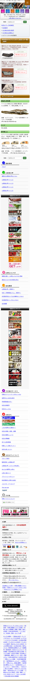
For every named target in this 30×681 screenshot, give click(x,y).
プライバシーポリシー (8, 476)
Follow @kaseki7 (12, 605)
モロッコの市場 (20, 674)
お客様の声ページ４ (7, 187)
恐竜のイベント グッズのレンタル (13, 625)
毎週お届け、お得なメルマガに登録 (12, 276)
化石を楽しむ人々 (7, 449)
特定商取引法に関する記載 (16, 651)
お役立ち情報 (15, 653)
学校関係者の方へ (7, 401)
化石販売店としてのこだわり (10, 300)
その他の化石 (17, 646)
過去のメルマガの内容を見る (10, 279)
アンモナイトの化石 (14, 642)
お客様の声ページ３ (7, 183)
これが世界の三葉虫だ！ (9, 427)
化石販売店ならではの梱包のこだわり (13, 296)
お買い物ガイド (6, 473)
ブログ (4, 166)
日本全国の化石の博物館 (12, 676)
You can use (5, 487)
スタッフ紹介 (6, 458)
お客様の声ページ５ (7, 190)
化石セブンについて (18, 649)
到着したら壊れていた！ (9, 445)
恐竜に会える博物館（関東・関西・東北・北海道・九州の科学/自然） (14, 629)
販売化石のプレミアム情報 (15, 670)
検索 (25, 22)
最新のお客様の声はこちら (9, 176)
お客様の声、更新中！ (8, 289)
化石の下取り (15, 666)
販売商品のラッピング (13, 661)
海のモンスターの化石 (17, 644)
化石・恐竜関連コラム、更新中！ (11, 292)
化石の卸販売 (6, 405)
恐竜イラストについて (8, 498)
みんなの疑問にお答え (8, 469)
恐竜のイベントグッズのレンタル (11, 394)
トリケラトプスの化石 (11, 640)
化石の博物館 (6, 438)
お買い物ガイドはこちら (15, 18)
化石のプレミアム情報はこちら (13, 589)
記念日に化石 (22, 657)
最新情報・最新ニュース (12, 655)
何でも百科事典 (6, 442)
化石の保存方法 (12, 657)
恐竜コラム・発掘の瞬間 (14, 663)
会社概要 (4, 303)
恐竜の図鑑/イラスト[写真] (15, 627)
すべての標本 (7, 636)
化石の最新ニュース (7, 435)
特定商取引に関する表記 (9, 480)
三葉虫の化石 (17, 636)
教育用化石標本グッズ (14, 647)
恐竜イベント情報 (10, 659)
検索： (5, 22)
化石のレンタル (6, 409)
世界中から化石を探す (8, 398)
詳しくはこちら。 (14, 580)
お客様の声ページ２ (7, 179)
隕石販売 (8, 649)
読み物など (23, 653)
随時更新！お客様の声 (8, 462)
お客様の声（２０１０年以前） (11, 465)
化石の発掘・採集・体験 (9, 431)
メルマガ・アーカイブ (8, 484)
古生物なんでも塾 (7, 585)
